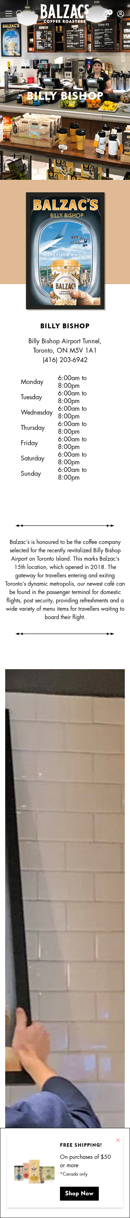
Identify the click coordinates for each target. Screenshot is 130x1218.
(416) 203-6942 (65, 360)
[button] (8, 13)
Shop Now (79, 1193)
